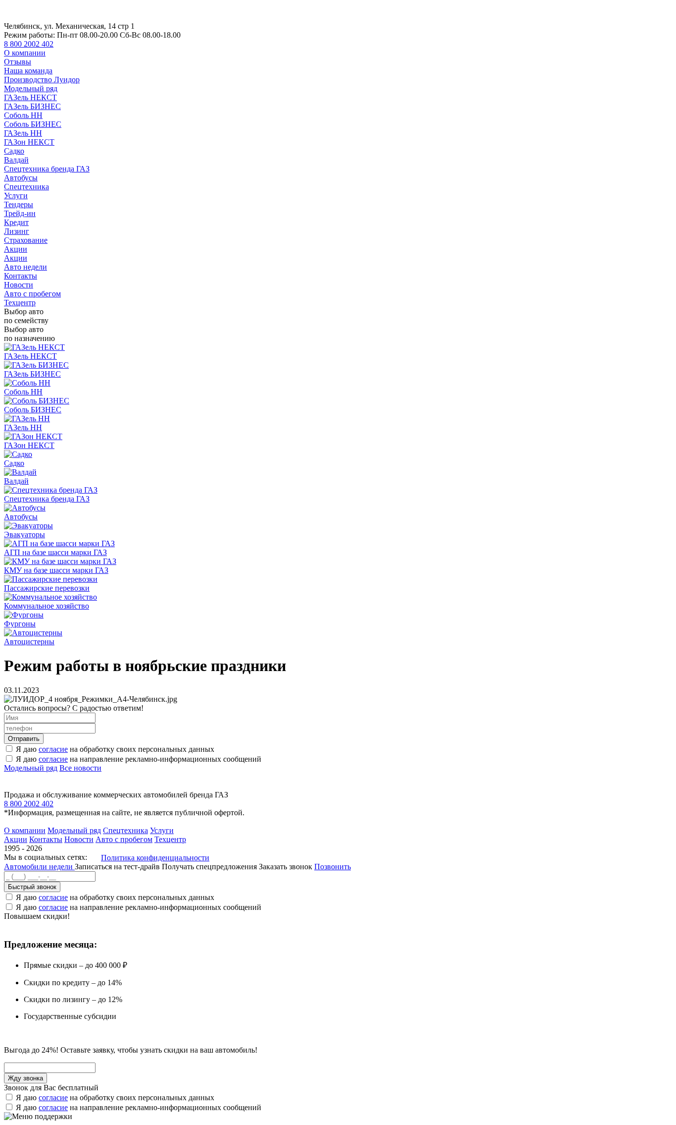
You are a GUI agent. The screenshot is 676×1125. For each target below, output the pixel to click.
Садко (14, 151)
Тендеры (18, 204)
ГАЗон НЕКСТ (29, 142)
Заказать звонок (285, 866)
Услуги (16, 195)
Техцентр (20, 302)
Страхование (26, 240)
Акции (15, 249)
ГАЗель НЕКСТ (30, 97)
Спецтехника (26, 186)
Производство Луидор (42, 79)
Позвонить (332, 866)
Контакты (20, 276)
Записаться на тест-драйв (118, 866)
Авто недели (25, 267)
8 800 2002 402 (28, 44)
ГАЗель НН (23, 133)
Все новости (80, 768)
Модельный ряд (30, 88)
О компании (25, 53)
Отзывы (17, 61)
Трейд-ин (20, 213)
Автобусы (21, 177)
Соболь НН (23, 115)
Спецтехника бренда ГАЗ (47, 169)
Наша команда (28, 70)
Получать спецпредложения (210, 866)
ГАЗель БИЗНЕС (32, 106)
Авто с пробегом (32, 293)
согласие (53, 749)
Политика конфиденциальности (155, 857)
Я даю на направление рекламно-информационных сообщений (138, 759)
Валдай (16, 160)
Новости (18, 285)
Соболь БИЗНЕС (32, 124)
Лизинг (16, 231)
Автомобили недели (39, 866)
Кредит (16, 222)
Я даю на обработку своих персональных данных (115, 749)
